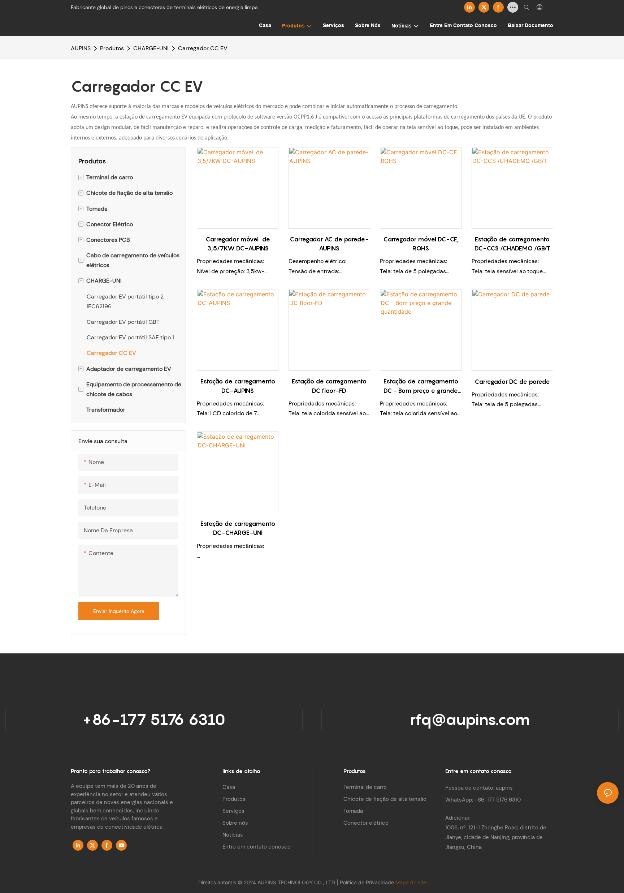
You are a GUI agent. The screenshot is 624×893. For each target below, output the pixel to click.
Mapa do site (410, 882)
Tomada (353, 811)
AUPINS (81, 48)
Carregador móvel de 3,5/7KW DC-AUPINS (237, 244)
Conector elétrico (366, 823)
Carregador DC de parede (512, 381)
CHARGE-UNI (151, 48)
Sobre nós (235, 823)
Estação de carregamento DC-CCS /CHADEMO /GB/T (512, 244)
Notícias (232, 834)
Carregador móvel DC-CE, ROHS (421, 244)
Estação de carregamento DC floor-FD (329, 386)
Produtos (112, 48)
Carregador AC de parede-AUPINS (329, 244)
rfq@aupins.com (470, 719)
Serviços (233, 811)
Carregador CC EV (203, 48)
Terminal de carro (365, 787)
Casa (228, 787)
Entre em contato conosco (256, 846)
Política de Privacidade (367, 882)
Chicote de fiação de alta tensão (384, 799)
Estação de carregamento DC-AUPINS (237, 386)
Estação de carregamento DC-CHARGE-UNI (237, 528)
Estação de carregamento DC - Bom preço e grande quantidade (421, 386)
